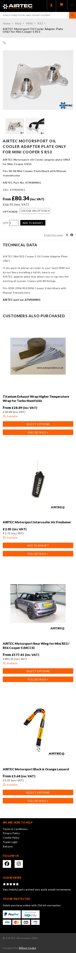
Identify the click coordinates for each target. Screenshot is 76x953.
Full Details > (38, 432)
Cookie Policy (11, 837)
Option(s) (10, 211)
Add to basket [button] (38, 545)
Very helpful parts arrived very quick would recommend (37, 889)
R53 (40, 23)
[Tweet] (67, 235)
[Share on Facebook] (71, 235)
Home (6, 23)
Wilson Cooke (27, 948)
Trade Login (10, 842)
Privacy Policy (11, 833)
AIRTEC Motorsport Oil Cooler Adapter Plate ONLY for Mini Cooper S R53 (33, 30)
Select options (38, 424)
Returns (8, 846)
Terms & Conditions (15, 828)
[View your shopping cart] (61, 6)
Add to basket (33, 222)
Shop (18, 23)
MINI (29, 23)
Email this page (53, 235)
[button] (4, 42)
